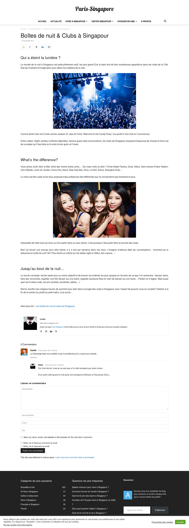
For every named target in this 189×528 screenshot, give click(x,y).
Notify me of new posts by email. (36, 446)
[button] (165, 21)
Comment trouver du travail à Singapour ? (90, 491)
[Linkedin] (42, 47)
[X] (36, 47)
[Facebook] (30, 47)
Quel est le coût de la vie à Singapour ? (89, 512)
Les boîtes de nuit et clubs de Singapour (55, 306)
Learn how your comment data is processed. (74, 457)
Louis (42, 319)
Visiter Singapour (101, 21)
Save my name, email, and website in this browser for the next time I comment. (58, 437)
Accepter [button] (180, 522)
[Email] (49, 47)
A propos (146, 21)
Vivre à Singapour (75, 21)
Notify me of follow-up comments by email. (40, 443)
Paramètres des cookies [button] (162, 522)
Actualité (56, 21)
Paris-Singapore (57, 327)
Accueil (42, 21)
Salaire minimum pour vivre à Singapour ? (90, 487)
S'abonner (160, 510)
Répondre (33, 357)
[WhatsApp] (23, 47)
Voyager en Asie (126, 21)
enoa (40, 364)
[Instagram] (47, 331)
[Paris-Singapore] (94, 9)
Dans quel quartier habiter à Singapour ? (90, 508)
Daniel (33, 350)
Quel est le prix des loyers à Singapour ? (90, 495)
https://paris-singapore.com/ (49, 323)
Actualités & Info (35, 29)
